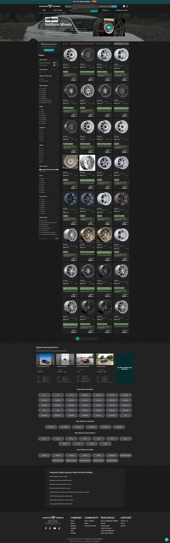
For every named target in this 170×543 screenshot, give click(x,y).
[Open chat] (167, 540)
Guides (103, 523)
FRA (58, 395)
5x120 (78, 443)
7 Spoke (99, 455)
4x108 (57, 438)
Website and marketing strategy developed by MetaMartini (85, 541)
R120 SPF (112, 395)
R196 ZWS (85, 410)
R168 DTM (98, 405)
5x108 (112, 438)
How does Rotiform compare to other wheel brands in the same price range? (69, 492)
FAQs (72, 530)
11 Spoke (44, 455)
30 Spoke (71, 455)
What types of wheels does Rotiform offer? (61, 480)
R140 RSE (71, 400)
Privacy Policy (88, 539)
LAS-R (71, 395)
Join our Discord (90, 526)
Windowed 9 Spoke (112, 460)
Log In (123, 523)
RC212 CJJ (98, 415)
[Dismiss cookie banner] (97, 3)
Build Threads (58, 10)
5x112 (125, 438)
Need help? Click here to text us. (103, 43)
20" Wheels (92, 427)
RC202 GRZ (125, 410)
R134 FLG (58, 400)
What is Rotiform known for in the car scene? (61, 500)
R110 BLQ (85, 395)
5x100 (85, 438)
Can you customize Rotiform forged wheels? (61, 503)
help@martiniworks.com (52, 524)
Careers (73, 528)
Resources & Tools (122, 10)
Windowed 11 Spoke (58, 460)
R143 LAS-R (112, 400)
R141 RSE (85, 400)
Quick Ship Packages (45, 62)
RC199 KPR (98, 410)
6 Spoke (85, 455)
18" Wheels (65, 427)
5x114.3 (65, 443)
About (73, 523)
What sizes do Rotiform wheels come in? (60, 488)
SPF (126, 415)
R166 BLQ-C (71, 405)
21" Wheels (105, 427)
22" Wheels (119, 427)
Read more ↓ (47, 36)
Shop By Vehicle (106, 528)
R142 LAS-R (98, 400)
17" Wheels (51, 427)
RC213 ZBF (112, 415)
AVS (44, 395)
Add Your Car (49, 50)
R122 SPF (125, 395)
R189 (44, 410)
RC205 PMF (44, 415)
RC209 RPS (85, 415)
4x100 (44, 438)
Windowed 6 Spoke (85, 460)
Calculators (105, 526)
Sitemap (73, 533)
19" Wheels (78, 427)
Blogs (86, 523)
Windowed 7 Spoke (98, 460)
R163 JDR (125, 400)
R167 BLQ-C (85, 405)
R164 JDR (44, 405)
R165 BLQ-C (58, 405)
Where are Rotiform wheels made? (58, 476)
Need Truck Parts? (107, 533)
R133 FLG (44, 400)
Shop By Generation (107, 530)
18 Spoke (58, 455)
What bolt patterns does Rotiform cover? (60, 484)
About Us (105, 10)
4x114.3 (71, 438)
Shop (44, 10)
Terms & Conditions (98, 539)
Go (56, 238)
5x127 (91, 443)
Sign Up (123, 526)
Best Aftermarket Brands (109, 521)
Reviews (73, 526)
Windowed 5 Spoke (71, 460)
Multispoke (112, 455)
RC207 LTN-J (58, 415)
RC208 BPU (71, 415)
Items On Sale (43, 65)
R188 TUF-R (126, 405)
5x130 (105, 443)
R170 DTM (112, 405)
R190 (58, 410)
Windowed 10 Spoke (126, 455)
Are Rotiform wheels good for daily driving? (61, 496)
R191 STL (71, 410)
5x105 (98, 438)
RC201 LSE (112, 410)
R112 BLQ (98, 395)
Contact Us (124, 521)
